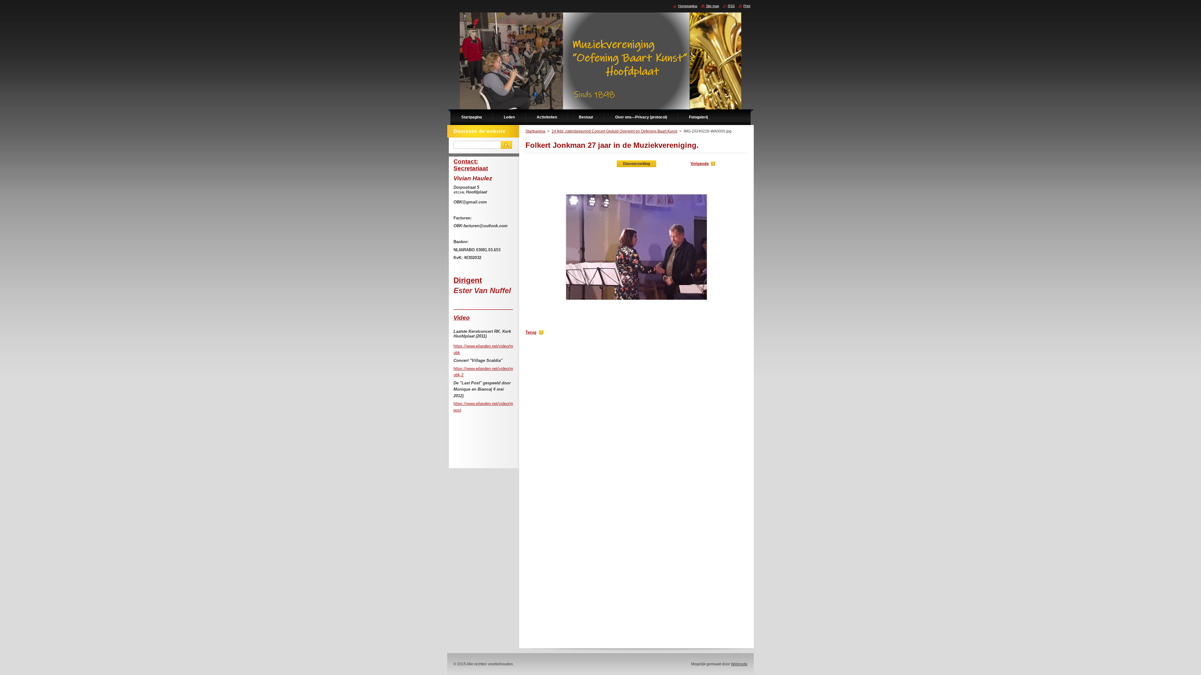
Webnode (739, 664)
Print (746, 6)
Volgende (700, 163)
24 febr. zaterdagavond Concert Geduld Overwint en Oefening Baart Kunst (614, 131)
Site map (712, 6)
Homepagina (687, 6)
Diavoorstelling (636, 164)
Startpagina (535, 131)
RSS (731, 6)
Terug (530, 332)
